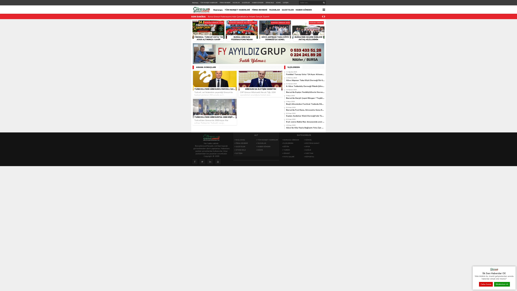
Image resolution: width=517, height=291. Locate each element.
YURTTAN (309, 153)
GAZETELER (246, 3)
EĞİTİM (286, 147)
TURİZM (286, 150)
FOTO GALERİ (288, 157)
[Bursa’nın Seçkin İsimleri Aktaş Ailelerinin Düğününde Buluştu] (308, 23)
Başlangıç (195, 3)
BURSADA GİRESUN (291, 140)
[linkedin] (210, 162)
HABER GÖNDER (257, 3)
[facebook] (195, 162)
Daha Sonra (486, 284)
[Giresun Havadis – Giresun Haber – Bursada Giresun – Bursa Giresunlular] (494, 270)
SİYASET (286, 153)
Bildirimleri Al (502, 284)
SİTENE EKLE (270, 3)
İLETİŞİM (285, 3)
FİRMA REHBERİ (225, 3)
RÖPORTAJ (309, 157)
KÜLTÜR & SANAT (312, 143)
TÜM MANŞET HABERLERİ (208, 3)
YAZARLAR (236, 3)
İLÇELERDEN (288, 143)
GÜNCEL (308, 140)
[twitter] (202, 162)
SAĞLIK (308, 150)
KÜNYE (278, 3)
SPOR (307, 147)
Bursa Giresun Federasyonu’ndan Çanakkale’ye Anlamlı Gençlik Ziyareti (238, 16)
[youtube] (218, 162)
